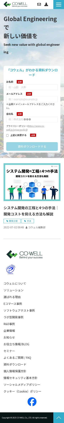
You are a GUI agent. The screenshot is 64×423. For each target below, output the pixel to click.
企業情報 (9, 330)
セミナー (9, 351)
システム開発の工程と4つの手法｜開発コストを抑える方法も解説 (31, 210)
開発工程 (13, 220)
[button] (58, 4)
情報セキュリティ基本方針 (21, 378)
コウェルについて (15, 283)
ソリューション (13, 290)
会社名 (9, 114)
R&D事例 (9, 324)
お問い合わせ (39, 4)
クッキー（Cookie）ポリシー (22, 391)
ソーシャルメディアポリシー (22, 384)
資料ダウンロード (46, 4)
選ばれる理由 (12, 297)
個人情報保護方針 (15, 371)
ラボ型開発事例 (13, 317)
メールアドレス (14, 93)
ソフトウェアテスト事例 (19, 310)
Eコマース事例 (13, 303)
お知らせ (9, 337)
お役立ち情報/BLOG (16, 344)
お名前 (9, 81)
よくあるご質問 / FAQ (17, 357)
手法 (29, 220)
